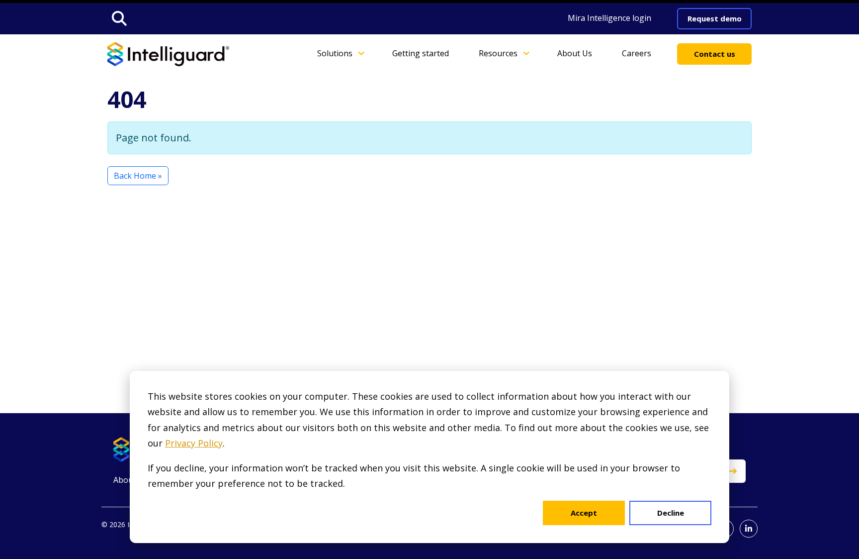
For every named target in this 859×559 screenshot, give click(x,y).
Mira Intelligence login (609, 17)
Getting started (420, 53)
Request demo (714, 18)
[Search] (119, 18)
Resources (498, 53)
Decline (670, 513)
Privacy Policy (194, 443)
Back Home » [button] (138, 175)
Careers (636, 53)
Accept (584, 513)
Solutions (334, 53)
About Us (574, 53)
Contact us (714, 54)
